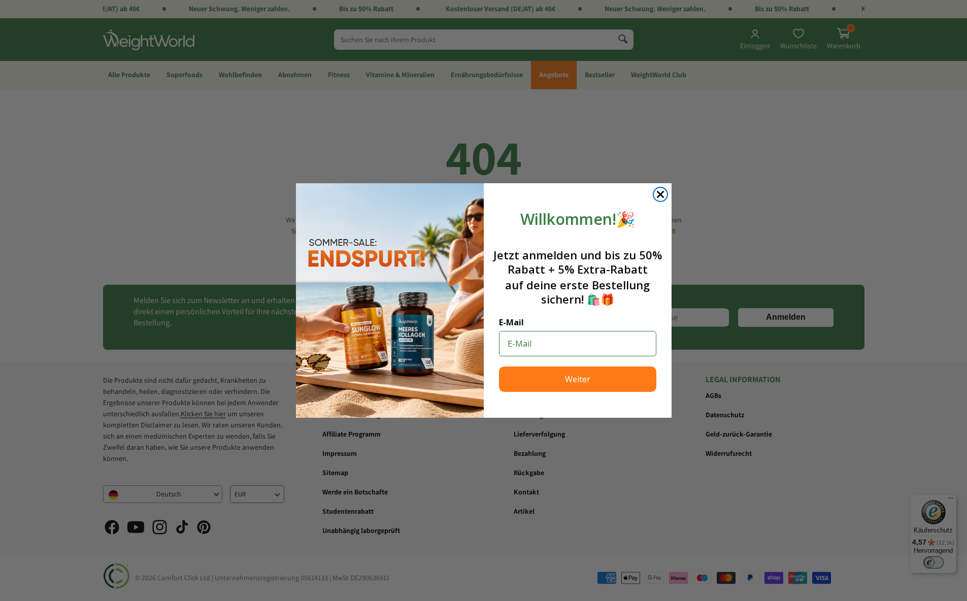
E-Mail (511, 322)
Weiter (577, 379)
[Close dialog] (660, 194)
